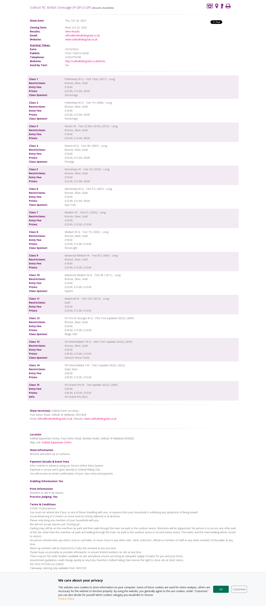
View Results (72, 31)
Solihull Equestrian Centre (56, 442)
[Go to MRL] (222, 5)
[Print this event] (228, 6)
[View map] (216, 6)
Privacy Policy (66, 598)
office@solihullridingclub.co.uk (82, 35)
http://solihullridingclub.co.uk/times (85, 61)
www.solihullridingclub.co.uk (81, 39)
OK (221, 589)
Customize (239, 589)
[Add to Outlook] (210, 6)
